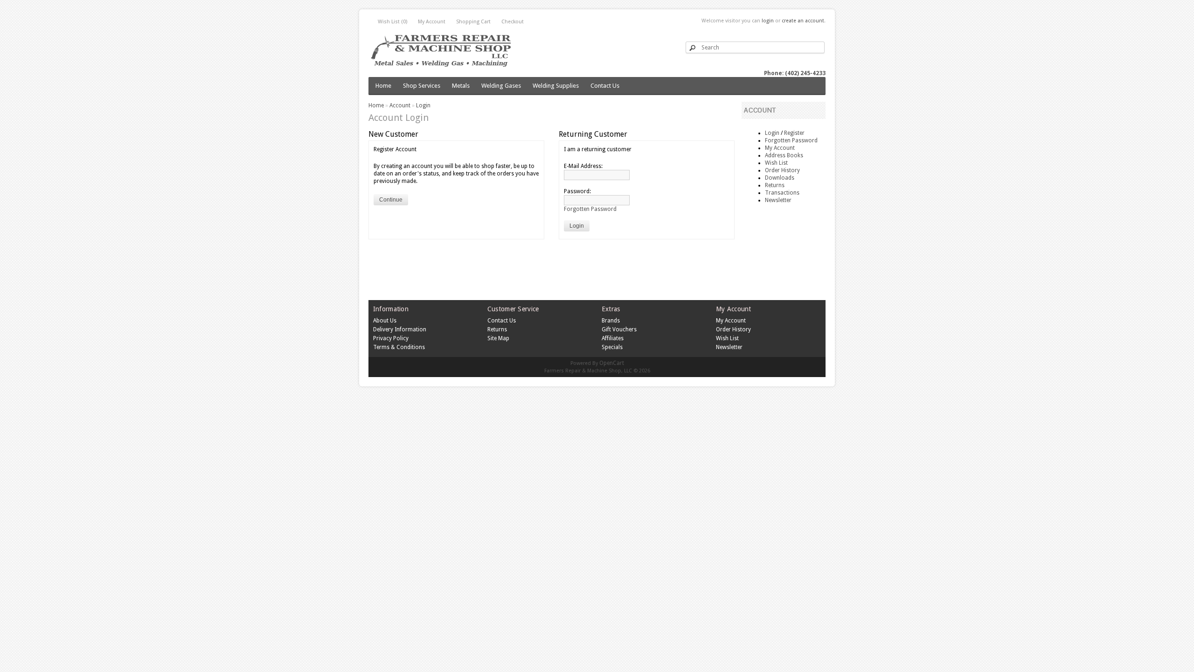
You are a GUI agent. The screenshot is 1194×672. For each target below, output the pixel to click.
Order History (782, 170)
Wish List (776, 163)
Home (383, 85)
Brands (611, 320)
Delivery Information (399, 329)
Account (399, 105)
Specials (612, 347)
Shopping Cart (473, 22)
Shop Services (421, 85)
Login (772, 133)
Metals (461, 85)
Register (794, 133)
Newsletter (778, 200)
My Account (431, 22)
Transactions (782, 192)
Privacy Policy (391, 338)
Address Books (784, 155)
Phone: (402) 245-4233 (795, 73)
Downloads (779, 178)
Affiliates (613, 338)
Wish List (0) (392, 22)
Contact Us (604, 85)
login (768, 21)
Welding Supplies (556, 85)
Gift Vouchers (619, 329)
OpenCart (611, 363)
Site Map (498, 338)
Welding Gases (501, 85)
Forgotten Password (791, 140)
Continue (391, 199)
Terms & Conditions (399, 347)
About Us (384, 320)
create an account (803, 21)
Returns (774, 185)
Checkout (512, 22)
